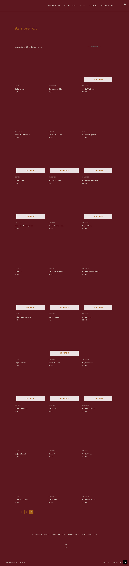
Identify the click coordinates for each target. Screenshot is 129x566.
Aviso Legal (92, 534)
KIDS (82, 5)
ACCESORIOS (70, 5)
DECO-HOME (54, 5)
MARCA (92, 5)
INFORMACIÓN (107, 5)
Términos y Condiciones (76, 534)
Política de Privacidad (40, 534)
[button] (118, 6)
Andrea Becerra (119, 562)
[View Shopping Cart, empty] (123, 6)
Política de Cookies (58, 534)
